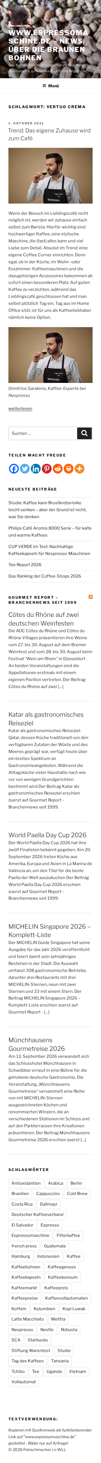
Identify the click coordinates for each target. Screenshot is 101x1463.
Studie (64, 1350)
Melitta (58, 1319)
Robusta (69, 1329)
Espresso (50, 1225)
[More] (79, 469)
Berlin (76, 1183)
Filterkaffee (68, 1235)
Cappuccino (48, 1193)
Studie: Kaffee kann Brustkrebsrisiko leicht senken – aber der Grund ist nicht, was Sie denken (47, 509)
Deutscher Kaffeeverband (37, 1214)
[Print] (69, 469)
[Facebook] (14, 469)
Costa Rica (22, 1204)
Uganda (54, 1371)
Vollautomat (24, 1381)
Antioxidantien (26, 1183)
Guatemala (55, 1246)
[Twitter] (25, 469)
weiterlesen (20, 408)
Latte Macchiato (28, 1319)
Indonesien (48, 1256)
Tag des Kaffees (28, 1360)
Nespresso (22, 1329)
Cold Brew (77, 1193)
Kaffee (74, 1256)
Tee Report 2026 (25, 564)
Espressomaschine (30, 1235)
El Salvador (22, 1225)
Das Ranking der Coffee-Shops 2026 (44, 576)
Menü (53, 85)
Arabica (55, 1183)
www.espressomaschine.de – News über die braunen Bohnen (48, 45)
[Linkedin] (36, 469)
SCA (16, 1340)
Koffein (19, 1308)
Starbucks (38, 1340)
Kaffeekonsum (63, 1277)
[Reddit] (58, 469)
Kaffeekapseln (26, 1277)
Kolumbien (44, 1308)
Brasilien (20, 1193)
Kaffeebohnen (26, 1266)
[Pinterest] (47, 469)
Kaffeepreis (56, 1287)
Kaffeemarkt (24, 1287)
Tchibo (18, 1371)
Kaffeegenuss (62, 1266)
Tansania (60, 1360)
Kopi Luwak (74, 1308)
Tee (35, 1371)
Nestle (47, 1329)
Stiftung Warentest (31, 1350)
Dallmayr (49, 1204)
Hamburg (21, 1256)
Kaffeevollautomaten (66, 1298)
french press (24, 1246)
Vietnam (77, 1371)
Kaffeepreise (25, 1298)
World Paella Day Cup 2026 (47, 835)
